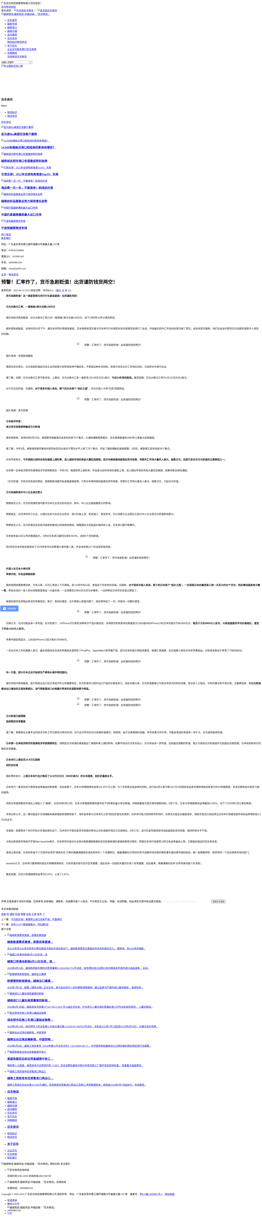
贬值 (17, 914)
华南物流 (12, 56)
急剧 (3, 914)
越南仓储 (12, 31)
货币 (39, 914)
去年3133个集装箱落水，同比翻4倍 (30, 924)
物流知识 (12, 42)
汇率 (34, 914)
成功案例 (12, 35)
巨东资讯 (12, 38)
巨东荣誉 (31, 49)
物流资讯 (22, 42)
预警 (23, 914)
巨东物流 (13, 1091)
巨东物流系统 (8, 7)
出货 (28, 914)
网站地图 (170, 1194)
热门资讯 (6, 234)
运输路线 (12, 53)
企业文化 (12, 49)
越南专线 (12, 24)
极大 (58, 290)
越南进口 (12, 27)
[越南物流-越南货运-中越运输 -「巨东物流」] (25, 14)
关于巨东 (12, 45)
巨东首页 (12, 20)
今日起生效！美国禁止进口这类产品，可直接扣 (36, 919)
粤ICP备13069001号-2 (151, 1194)
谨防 (12, 914)
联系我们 (22, 49)
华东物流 (22, 56)
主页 (3, 274)
